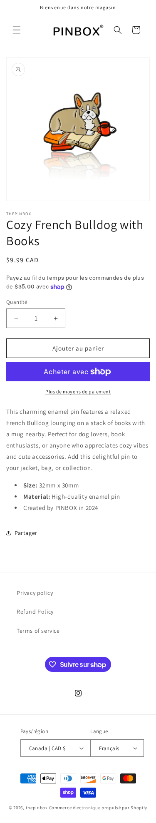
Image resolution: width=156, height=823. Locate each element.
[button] (16, 30)
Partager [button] (26, 533)
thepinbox (37, 808)
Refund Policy (35, 611)
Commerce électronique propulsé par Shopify (98, 808)
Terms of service (38, 630)
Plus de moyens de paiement (78, 391)
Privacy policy (35, 593)
